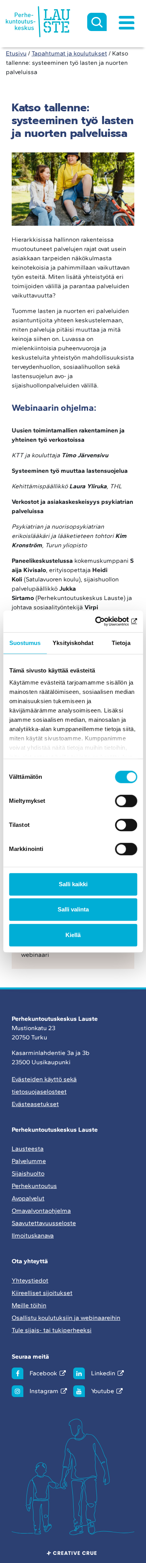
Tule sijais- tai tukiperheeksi (51, 1330)
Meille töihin (29, 1305)
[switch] (126, 801)
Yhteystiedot (30, 1280)
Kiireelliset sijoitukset (42, 1293)
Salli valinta (73, 909)
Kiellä (73, 935)
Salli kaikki (73, 884)
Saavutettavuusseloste (44, 1223)
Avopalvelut (28, 1198)
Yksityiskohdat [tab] (73, 643)
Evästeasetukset (35, 1104)
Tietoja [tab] (121, 643)
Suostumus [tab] (25, 643)
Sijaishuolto (28, 1173)
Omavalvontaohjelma (41, 1210)
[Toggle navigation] (126, 21)
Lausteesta (28, 1148)
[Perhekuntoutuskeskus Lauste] (38, 21)
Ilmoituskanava (33, 1235)
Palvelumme (29, 1161)
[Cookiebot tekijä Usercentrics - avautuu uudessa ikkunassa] (104, 621)
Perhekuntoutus (34, 1186)
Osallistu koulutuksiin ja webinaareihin (66, 1317)
